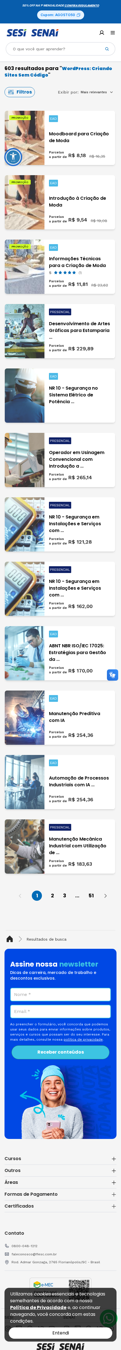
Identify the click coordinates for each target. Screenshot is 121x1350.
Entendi (60, 1333)
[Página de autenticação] (101, 32)
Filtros (24, 92)
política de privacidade (83, 1039)
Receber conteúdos (60, 1052)
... (77, 895)
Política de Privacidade (38, 1307)
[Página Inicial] (11, 939)
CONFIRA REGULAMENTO (81, 5)
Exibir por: (68, 92)
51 (91, 895)
